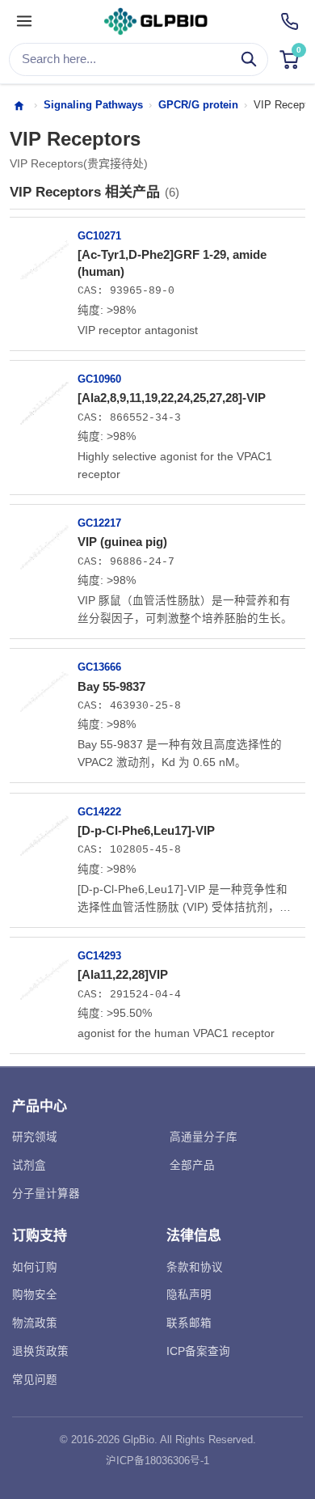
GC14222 (99, 812)
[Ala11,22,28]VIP (123, 974)
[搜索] (249, 59)
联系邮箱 (189, 1323)
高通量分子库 (203, 1137)
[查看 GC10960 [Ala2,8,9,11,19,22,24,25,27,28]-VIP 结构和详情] (44, 397)
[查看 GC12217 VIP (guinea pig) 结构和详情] (44, 541)
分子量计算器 (46, 1194)
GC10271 (99, 236)
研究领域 (34, 1137)
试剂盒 (29, 1165)
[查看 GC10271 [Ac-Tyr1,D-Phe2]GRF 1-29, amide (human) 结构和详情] (44, 254)
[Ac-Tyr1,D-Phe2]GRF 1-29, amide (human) (172, 263)
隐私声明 (189, 1295)
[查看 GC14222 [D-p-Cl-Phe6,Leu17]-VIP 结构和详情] (44, 830)
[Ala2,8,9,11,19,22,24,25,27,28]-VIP (172, 397)
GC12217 (99, 523)
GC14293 (99, 956)
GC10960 (99, 379)
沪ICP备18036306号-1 (157, 1461)
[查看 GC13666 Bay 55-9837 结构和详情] (44, 685)
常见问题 (34, 1380)
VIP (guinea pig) (122, 541)
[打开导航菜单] (24, 21)
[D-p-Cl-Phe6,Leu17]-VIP (146, 830)
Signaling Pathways (93, 105)
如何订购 (34, 1267)
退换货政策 (40, 1351)
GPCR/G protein (198, 105)
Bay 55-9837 (111, 686)
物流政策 (34, 1323)
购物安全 (34, 1295)
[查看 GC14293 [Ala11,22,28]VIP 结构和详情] (44, 974)
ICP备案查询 (198, 1351)
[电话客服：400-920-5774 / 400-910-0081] (289, 21)
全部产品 (192, 1165)
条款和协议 (194, 1267)
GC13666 (99, 667)
